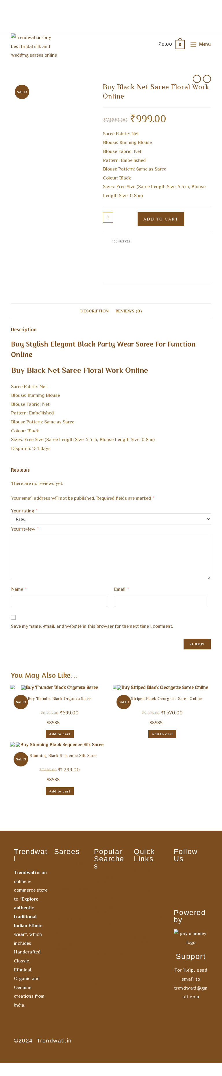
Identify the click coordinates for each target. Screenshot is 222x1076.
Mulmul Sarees (62, 876)
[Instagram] (199, 875)
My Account (147, 870)
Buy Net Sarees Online (134, 268)
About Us (144, 881)
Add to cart (160, 218)
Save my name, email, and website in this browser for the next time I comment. (92, 626)
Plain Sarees (68, 918)
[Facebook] (182, 875)
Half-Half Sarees (64, 946)
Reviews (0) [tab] (129, 310)
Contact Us (147, 891)
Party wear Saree (106, 925)
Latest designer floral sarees (177, 268)
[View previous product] (197, 79)
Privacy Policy (150, 927)
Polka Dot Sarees (105, 966)
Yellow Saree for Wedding (109, 880)
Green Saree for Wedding (108, 950)
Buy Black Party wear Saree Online (132, 254)
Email (121, 589)
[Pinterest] (182, 893)
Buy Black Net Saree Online (181, 248)
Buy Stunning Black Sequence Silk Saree (60, 756)
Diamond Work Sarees (69, 931)
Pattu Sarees (69, 863)
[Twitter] (199, 893)
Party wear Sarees (118, 275)
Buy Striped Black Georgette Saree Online (162, 699)
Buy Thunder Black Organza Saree (59, 699)
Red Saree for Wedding (110, 895)
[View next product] (207, 79)
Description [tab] (94, 310)
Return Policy (149, 916)
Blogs (140, 952)
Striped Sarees (71, 888)
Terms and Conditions (146, 904)
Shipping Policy (144, 940)
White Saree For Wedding (108, 910)
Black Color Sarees (140, 248)
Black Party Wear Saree (107, 981)
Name (18, 589)
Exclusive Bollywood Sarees (66, 904)
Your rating (24, 510)
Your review (24, 529)
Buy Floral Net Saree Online (138, 261)
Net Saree (105, 937)
